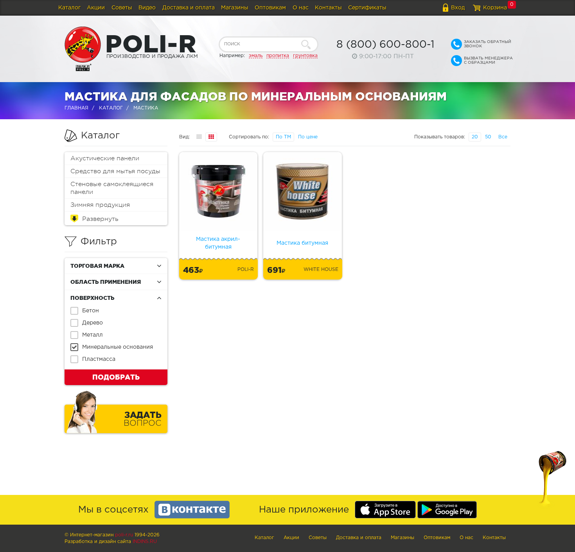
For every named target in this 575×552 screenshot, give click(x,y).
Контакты (328, 7)
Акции (96, 7)
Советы (121, 7)
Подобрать (116, 377)
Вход (458, 7)
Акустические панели (104, 158)
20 (475, 137)
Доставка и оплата (188, 7)
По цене (308, 137)
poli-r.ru (124, 535)
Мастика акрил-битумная (218, 243)
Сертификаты (367, 7)
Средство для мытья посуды (115, 171)
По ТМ (283, 137)
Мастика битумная (302, 243)
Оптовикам (270, 7)
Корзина (495, 7)
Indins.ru (145, 541)
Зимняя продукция (100, 204)
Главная (76, 108)
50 (488, 137)
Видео (147, 7)
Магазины (234, 7)
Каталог (69, 7)
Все (502, 137)
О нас (301, 7)
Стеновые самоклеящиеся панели (111, 188)
